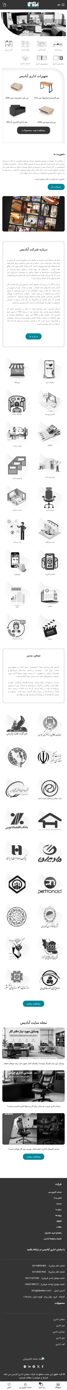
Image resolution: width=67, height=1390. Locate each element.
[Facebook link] (42, 1367)
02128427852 (39, 1272)
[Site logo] (33, 5)
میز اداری (60, 1326)
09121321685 (32, 1278)
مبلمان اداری (59, 1319)
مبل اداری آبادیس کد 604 (17, 122)
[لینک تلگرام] (25, 1367)
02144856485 (39, 1266)
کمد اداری (60, 1344)
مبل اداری (60, 1338)
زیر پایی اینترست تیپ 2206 (17, 98)
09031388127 (32, 1284)
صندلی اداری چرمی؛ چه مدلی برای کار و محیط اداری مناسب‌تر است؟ (33, 1106)
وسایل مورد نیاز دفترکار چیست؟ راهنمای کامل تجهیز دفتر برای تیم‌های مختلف (33, 1063)
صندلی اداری (59, 1332)
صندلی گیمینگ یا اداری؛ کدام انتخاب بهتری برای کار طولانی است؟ (33, 1149)
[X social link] (38, 1367)
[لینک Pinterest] (33, 1367)
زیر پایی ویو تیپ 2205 (47, 122)
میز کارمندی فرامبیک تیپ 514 (46, 98)
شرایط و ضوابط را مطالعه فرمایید (33, 1378)
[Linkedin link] (29, 1367)
